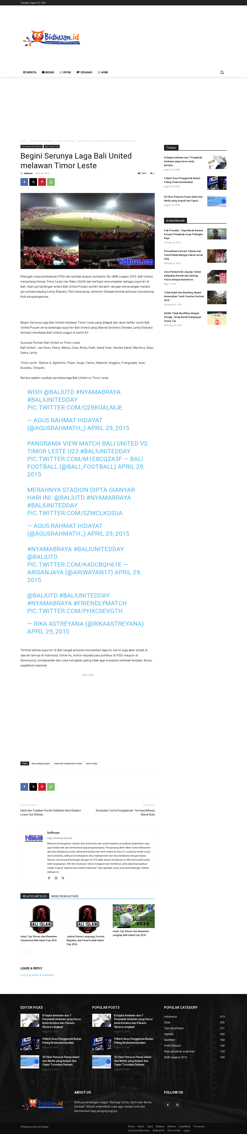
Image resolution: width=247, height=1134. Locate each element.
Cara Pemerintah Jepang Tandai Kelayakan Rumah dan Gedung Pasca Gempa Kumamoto (182, 275)
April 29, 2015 (108, 428)
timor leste (91, 763)
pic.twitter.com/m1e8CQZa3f (74, 459)
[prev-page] (22, 952)
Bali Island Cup (66, 141)
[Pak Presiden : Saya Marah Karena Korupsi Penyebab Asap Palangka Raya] (217, 234)
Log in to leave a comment (37, 975)
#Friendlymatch (100, 603)
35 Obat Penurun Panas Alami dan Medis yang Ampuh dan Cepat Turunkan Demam (60, 1060)
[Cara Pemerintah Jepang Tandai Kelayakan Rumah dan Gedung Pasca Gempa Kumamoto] (217, 277)
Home (23, 141)
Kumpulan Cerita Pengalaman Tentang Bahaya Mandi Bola (125, 812)
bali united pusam (41, 763)
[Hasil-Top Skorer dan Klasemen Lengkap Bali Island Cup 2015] (134, 916)
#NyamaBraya (98, 392)
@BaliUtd (42, 556)
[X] (33, 182)
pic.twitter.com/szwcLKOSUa (75, 513)
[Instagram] (57, 878)
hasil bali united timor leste (68, 763)
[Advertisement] (164, 38)
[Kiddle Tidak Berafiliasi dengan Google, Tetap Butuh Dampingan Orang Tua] (217, 318)
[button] (222, 72)
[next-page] (29, 952)
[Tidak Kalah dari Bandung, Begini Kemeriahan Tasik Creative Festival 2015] (217, 297)
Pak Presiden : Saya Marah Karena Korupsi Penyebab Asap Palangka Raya (183, 234)
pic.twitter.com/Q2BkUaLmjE (74, 407)
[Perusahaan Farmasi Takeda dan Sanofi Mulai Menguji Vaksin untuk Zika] (217, 256)
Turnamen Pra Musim (42, 141)
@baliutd (59, 392)
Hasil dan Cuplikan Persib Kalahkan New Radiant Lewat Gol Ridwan (50, 812)
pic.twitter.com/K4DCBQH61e (74, 564)
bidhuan (28, 173)
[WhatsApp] (51, 182)
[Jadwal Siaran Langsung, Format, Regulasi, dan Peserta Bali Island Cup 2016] (88, 918)
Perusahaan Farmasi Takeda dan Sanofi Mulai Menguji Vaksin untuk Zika (183, 255)
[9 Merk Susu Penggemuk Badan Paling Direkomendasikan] (217, 183)
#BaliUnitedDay (52, 399)
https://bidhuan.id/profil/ (59, 838)
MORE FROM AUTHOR (65, 896)
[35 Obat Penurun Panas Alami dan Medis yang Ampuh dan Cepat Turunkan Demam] (217, 201)
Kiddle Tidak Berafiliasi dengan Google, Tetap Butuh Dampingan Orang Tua (182, 317)
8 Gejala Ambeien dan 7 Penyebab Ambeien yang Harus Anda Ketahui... (183, 161)
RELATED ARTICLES (35, 896)
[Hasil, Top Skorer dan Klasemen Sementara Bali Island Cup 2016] (41, 918)
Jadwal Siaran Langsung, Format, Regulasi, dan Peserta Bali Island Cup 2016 (86, 940)
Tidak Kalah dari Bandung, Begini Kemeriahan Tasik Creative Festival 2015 (184, 296)
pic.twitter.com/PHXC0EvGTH (75, 611)
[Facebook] (24, 182)
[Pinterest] (42, 182)
